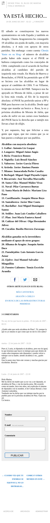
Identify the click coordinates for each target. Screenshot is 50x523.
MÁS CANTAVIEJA (25, 292)
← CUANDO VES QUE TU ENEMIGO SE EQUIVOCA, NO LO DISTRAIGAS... (12, 481)
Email (35, 279)
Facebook (15, 279)
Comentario (10, 435)
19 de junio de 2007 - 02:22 (18, 22)
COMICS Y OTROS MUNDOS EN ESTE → (36, 477)
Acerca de (8, 511)
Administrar (42, 511)
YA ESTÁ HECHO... (25, 16)
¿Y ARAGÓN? (38, 22)
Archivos (25, 511)
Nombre (8, 415)
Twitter (25, 279)
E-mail (14, 425)
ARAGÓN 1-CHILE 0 (25, 296)
